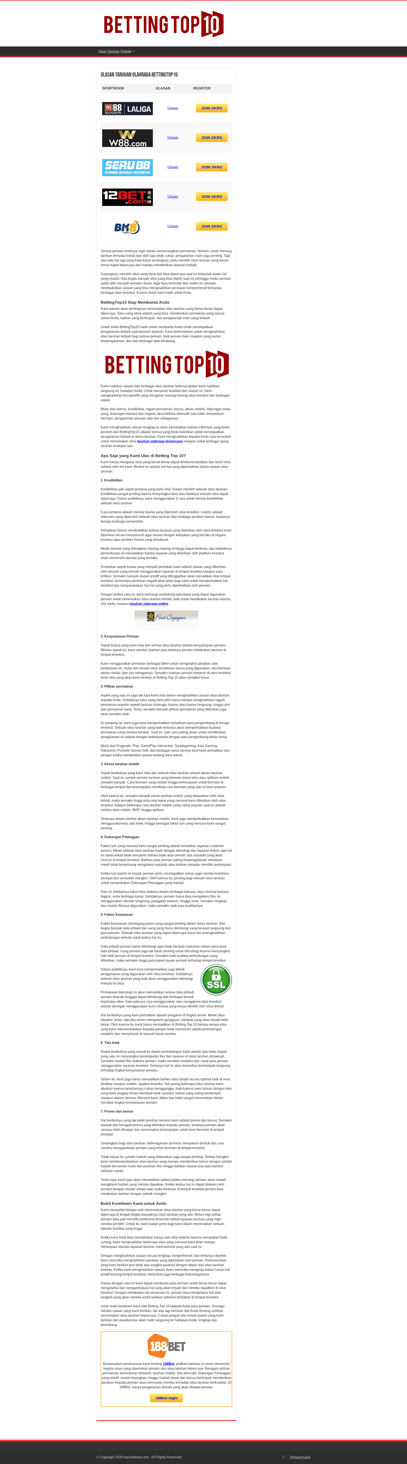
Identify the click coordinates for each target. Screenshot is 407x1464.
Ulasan (172, 108)
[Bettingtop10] (163, 23)
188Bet (168, 1364)
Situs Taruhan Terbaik (115, 51)
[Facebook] (283, 1457)
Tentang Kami (300, 1457)
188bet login (166, 1398)
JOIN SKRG (211, 108)
